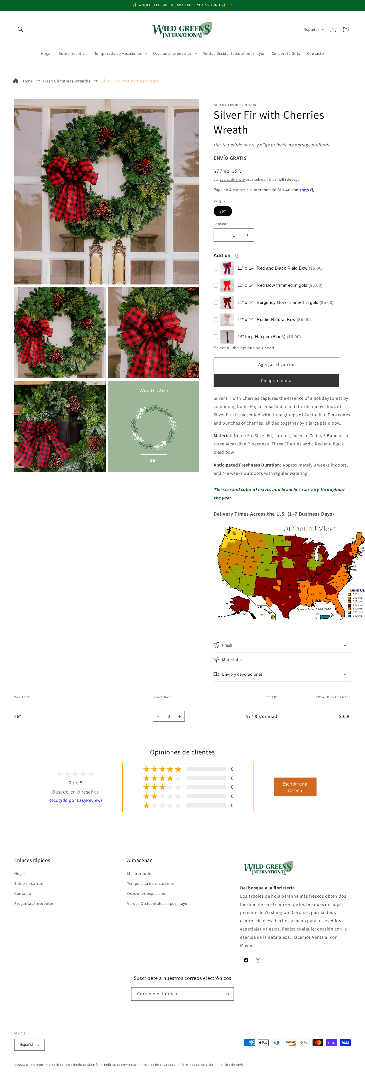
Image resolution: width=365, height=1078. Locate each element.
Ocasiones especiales (146, 893)
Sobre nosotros (28, 883)
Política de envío (231, 1065)
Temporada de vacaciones (151, 883)
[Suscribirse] (227, 993)
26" (223, 211)
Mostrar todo (139, 873)
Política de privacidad (159, 1065)
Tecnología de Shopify (82, 1065)
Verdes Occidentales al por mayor (158, 903)
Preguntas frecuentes (34, 903)
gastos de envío (232, 179)
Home (27, 81)
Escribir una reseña (295, 787)
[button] (20, 29)
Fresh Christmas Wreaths (66, 81)
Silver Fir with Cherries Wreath (129, 81)
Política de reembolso (120, 1065)
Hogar (19, 873)
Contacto (22, 893)
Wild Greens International (45, 1065)
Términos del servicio (197, 1065)
